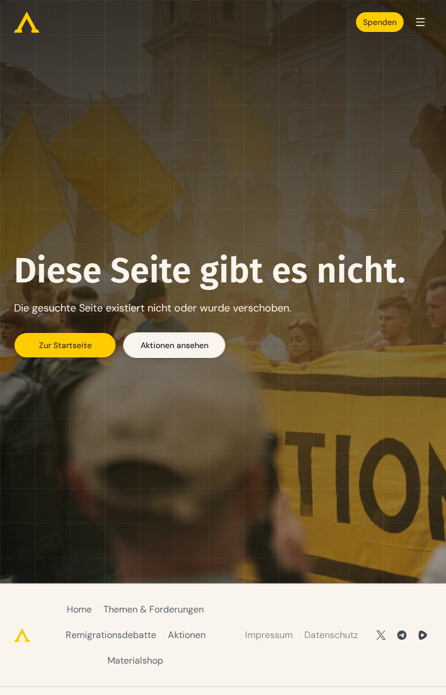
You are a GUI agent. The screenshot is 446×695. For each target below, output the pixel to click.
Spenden (380, 22)
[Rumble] (422, 635)
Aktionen (187, 635)
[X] (381, 635)
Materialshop (135, 660)
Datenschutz (331, 635)
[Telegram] (402, 635)
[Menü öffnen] (420, 22)
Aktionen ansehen (174, 345)
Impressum (269, 635)
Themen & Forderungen (153, 609)
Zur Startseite (65, 345)
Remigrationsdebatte (111, 635)
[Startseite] (26, 22)
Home (79, 609)
